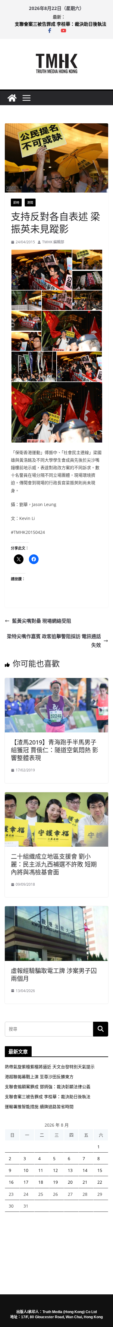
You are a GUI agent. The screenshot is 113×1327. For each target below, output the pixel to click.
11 (40, 1170)
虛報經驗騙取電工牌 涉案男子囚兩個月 (54, 975)
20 (70, 1182)
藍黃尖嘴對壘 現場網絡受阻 (41, 621)
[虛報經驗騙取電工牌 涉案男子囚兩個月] (56, 910)
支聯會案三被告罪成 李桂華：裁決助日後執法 (60, 26)
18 (40, 1182)
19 (55, 1182)
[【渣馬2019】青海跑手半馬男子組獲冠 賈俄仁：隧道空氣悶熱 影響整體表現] (56, 682)
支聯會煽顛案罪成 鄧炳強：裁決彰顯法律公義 (47, 1086)
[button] (41, 269)
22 (99, 1182)
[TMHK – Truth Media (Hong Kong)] (12, 98)
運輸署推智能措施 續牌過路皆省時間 (39, 1106)
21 (85, 1182)
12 (55, 1170)
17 (26, 1182)
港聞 (30, 202)
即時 (16, 202)
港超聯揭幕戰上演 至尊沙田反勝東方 (39, 1076)
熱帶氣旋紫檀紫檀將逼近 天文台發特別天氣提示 (50, 1066)
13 (70, 1170)
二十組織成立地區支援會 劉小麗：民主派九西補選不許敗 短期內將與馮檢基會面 (54, 864)
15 (99, 1170)
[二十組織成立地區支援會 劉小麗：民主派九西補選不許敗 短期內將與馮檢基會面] (56, 796)
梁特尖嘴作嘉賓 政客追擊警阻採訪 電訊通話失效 (54, 640)
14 (85, 1170)
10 (26, 1170)
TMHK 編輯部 (53, 242)
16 (11, 1182)
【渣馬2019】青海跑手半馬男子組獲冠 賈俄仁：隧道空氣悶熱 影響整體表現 (54, 750)
